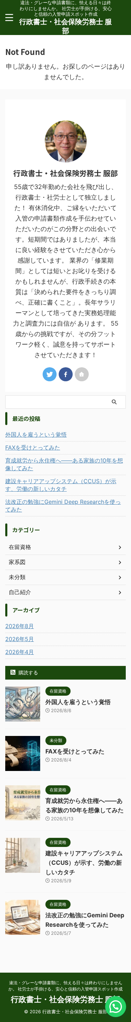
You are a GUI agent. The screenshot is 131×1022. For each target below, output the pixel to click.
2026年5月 (19, 638)
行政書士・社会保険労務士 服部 (65, 999)
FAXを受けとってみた (32, 447)
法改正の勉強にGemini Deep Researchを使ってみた (63, 505)
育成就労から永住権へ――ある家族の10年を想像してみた (64, 464)
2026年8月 (19, 626)
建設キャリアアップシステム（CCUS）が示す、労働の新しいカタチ (60, 485)
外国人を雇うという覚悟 (36, 434)
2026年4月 (19, 651)
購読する (27, 672)
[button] (115, 1006)
